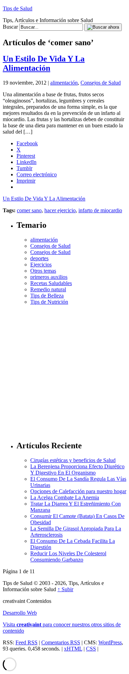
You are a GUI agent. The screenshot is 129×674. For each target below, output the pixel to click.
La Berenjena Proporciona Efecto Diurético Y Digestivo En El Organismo (77, 469)
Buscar (10, 27)
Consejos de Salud (100, 83)
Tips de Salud (17, 8)
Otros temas (43, 271)
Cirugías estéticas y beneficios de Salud (73, 460)
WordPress (110, 642)
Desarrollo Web (20, 613)
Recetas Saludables (51, 283)
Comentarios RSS (60, 642)
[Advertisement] (64, 369)
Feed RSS (26, 642)
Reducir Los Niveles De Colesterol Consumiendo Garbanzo (68, 556)
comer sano (29, 210)
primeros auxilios (48, 277)
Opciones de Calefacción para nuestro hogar (78, 491)
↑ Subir (65, 589)
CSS (91, 649)
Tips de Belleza (47, 296)
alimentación (64, 83)
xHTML (73, 649)
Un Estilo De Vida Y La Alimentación (44, 63)
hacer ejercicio (60, 210)
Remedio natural (48, 289)
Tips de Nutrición (49, 302)
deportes (39, 258)
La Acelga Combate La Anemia (64, 497)
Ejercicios (41, 264)
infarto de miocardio (100, 210)
